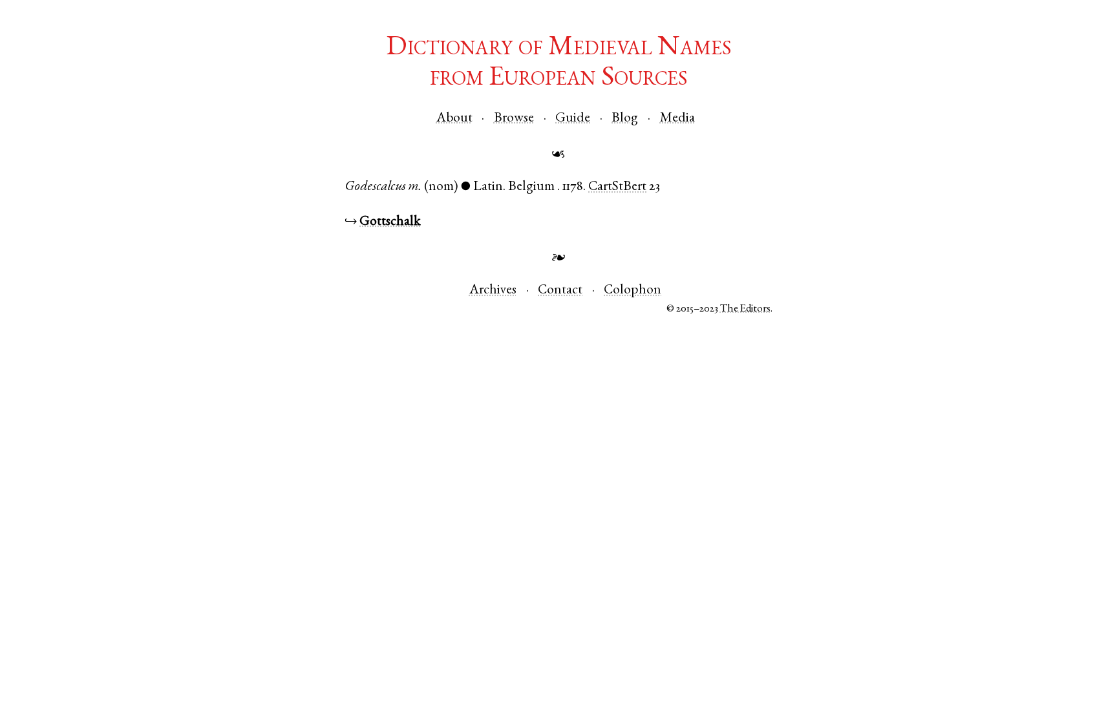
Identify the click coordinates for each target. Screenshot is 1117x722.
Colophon (632, 290)
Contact (560, 290)
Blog (625, 118)
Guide (572, 118)
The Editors (745, 309)
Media (677, 118)
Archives (492, 290)
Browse (514, 118)
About (454, 118)
